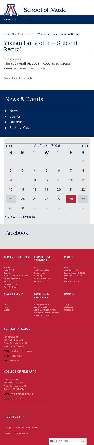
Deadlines (37, 281)
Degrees (7, 273)
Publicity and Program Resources (46, 313)
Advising (7, 267)
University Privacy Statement (16, 433)
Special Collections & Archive (45, 310)
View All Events (21, 216)
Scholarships (38, 276)
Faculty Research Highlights (74, 273)
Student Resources (11, 284)
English (61, 441)
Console (13, 416)
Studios (7, 281)
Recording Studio (40, 307)
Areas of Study (9, 270)
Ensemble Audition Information (16, 276)
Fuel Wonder (69, 307)
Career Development (11, 287)
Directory (67, 267)
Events (15, 116)
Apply (36, 267)
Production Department (43, 316)
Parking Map (19, 128)
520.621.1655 (17, 356)
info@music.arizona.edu (22, 351)
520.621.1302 (17, 399)
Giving (66, 305)
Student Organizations (12, 279)
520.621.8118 (14, 361)
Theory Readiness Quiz (42, 279)
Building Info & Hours (42, 305)
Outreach (17, 122)
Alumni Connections (71, 281)
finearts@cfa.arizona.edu (22, 394)
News (14, 111)
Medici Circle (69, 310)
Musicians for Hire (71, 270)
